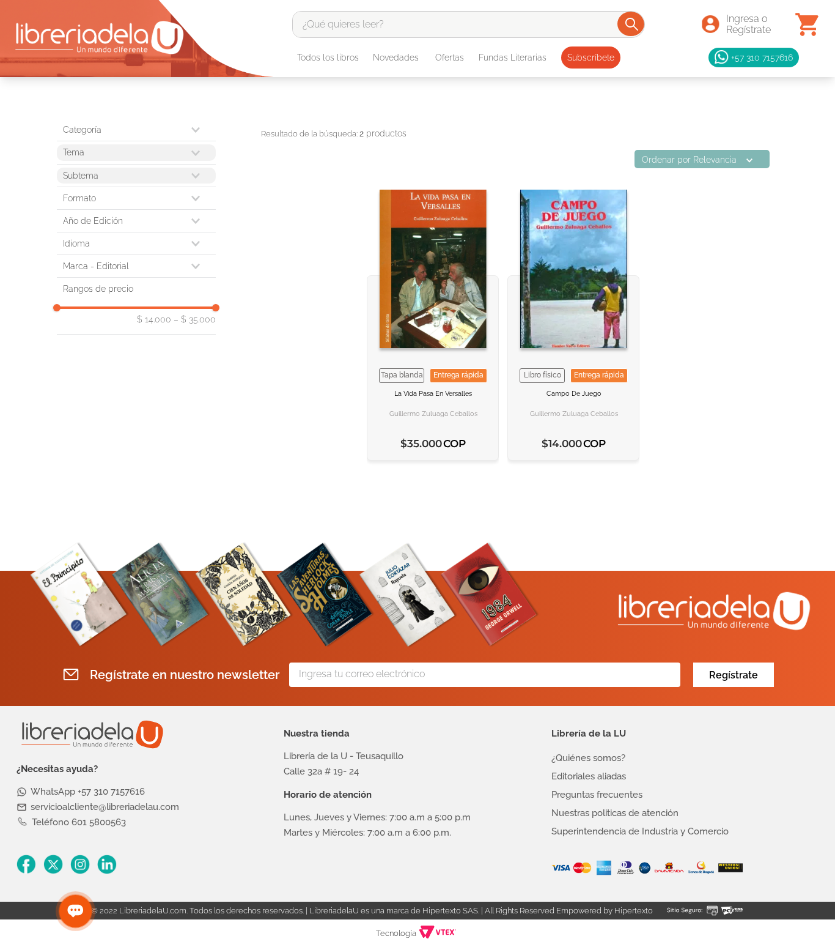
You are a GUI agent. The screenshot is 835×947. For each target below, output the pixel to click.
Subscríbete (590, 57)
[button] (136, 198)
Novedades (396, 57)
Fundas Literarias (512, 57)
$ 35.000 (195, 319)
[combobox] (468, 24)
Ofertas (449, 57)
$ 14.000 (154, 319)
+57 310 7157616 (762, 57)
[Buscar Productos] (632, 24)
